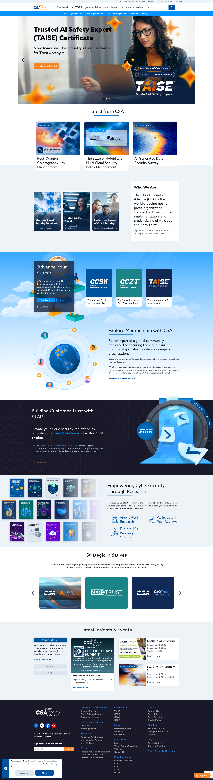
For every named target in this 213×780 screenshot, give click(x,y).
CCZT (117, 720)
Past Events (120, 734)
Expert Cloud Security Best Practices (74, 212)
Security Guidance (123, 760)
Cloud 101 (119, 752)
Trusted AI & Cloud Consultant (95, 751)
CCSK (117, 714)
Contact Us (153, 711)
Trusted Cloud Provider (92, 757)
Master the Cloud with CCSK (75, 204)
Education (120, 739)
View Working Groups (91, 740)
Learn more (42, 306)
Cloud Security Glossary (161, 751)
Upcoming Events (122, 728)
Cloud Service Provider (92, 754)
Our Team (153, 725)
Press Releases (155, 714)
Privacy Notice (155, 743)
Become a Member (90, 717)
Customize (24, 772)
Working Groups (88, 728)
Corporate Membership (94, 707)
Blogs (50, 672)
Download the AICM (45, 84)
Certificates (120, 707)
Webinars (50, 666)
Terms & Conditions (157, 746)
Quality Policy (154, 720)
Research (86, 733)
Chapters (140, 1)
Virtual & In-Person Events (103, 204)
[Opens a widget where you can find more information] (202, 776)
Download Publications (92, 737)
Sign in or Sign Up (173, 1)
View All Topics (88, 743)
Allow (44, 772)
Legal (151, 739)
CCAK (117, 717)
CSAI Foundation (125, 1)
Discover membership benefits (123, 377)
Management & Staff (158, 731)
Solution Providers (89, 711)
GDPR (117, 772)
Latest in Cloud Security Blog (105, 212)
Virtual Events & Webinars (126, 746)
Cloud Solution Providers (92, 714)
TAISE (117, 711)
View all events (41, 659)
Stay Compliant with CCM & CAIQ (74, 196)
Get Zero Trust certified (42, 212)
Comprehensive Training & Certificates (105, 196)
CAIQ (116, 766)
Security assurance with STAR (46, 196)
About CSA (154, 707)
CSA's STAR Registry (68, 433)
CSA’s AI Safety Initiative (42, 204)
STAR (117, 769)
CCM (116, 763)
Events (151, 1)
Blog (160, 1)
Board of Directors (156, 728)
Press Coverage (155, 717)
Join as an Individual (92, 722)
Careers (151, 734)
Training (63, 300)
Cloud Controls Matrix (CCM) (64, 445)
